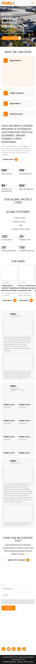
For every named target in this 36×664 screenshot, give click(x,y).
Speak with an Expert (17, 560)
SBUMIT (8, 608)
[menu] (32, 3)
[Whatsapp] (19, 649)
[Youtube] (8, 649)
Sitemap (20, 662)
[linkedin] (14, 649)
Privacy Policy (28, 662)
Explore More (8, 159)
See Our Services (10, 38)
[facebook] (3, 649)
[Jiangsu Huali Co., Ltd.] (8, 2)
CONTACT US (9, 615)
